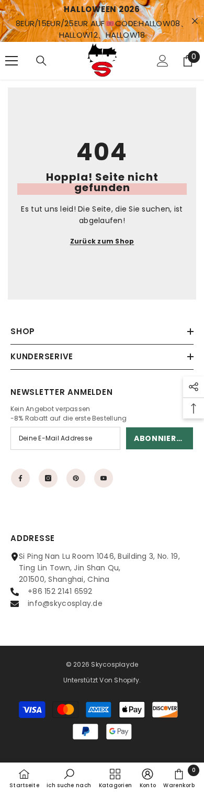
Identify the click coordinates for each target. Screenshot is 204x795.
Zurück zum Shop (102, 241)
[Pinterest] (76, 478)
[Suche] (41, 60)
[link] (69, 778)
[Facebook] (20, 478)
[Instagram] (48, 478)
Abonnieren (160, 438)
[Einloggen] (162, 61)
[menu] (11, 60)
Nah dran (195, 21)
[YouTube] (104, 478)
